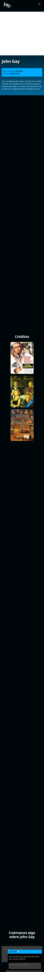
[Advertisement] (22, 33)
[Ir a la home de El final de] (7, 5)
